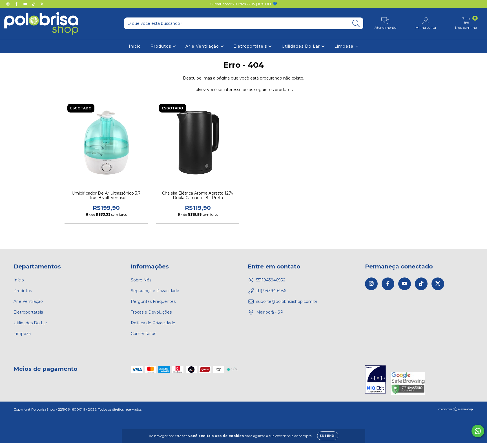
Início (135, 46)
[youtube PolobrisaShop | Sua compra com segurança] (25, 3)
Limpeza (344, 46)
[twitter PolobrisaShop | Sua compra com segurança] (42, 3)
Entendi (328, 436)
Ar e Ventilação (202, 46)
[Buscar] (356, 23)
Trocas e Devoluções (151, 312)
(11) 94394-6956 (271, 290)
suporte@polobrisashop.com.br (286, 301)
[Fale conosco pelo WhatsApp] (477, 431)
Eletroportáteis (250, 46)
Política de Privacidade (153, 322)
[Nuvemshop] (455, 409)
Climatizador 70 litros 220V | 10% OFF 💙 (243, 4)
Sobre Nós (141, 280)
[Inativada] (375, 380)
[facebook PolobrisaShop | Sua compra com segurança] (17, 3)
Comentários (143, 333)
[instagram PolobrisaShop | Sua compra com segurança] (8, 3)
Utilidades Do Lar (301, 46)
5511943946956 (270, 280)
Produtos (161, 46)
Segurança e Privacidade (155, 290)
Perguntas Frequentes (153, 301)
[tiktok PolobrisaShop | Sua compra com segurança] (34, 3)
